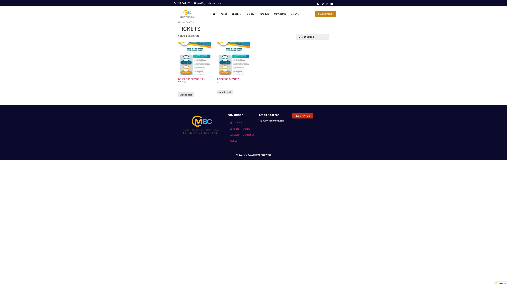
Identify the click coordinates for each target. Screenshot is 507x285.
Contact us (280, 14)
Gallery (250, 14)
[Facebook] (318, 4)
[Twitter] (323, 4)
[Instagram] (327, 4)
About (224, 14)
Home (181, 22)
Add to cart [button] (186, 94)
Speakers (236, 14)
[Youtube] (332, 4)
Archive (295, 14)
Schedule (264, 14)
